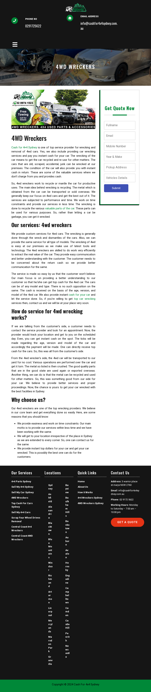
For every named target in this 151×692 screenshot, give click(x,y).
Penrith (67, 637)
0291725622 (33, 25)
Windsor (50, 566)
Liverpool (50, 612)
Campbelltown (67, 595)
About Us (83, 486)
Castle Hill (67, 624)
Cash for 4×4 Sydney (24, 147)
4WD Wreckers (19, 497)
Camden (67, 612)
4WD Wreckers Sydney (90, 503)
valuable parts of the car (59, 208)
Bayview (67, 489)
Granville (50, 660)
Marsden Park (50, 644)
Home (81, 481)
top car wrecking (84, 298)
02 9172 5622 (127, 499)
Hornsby (67, 566)
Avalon (67, 554)
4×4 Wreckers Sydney (90, 497)
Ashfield (50, 498)
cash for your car (79, 294)
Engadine (67, 579)
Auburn (67, 541)
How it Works (85, 492)
